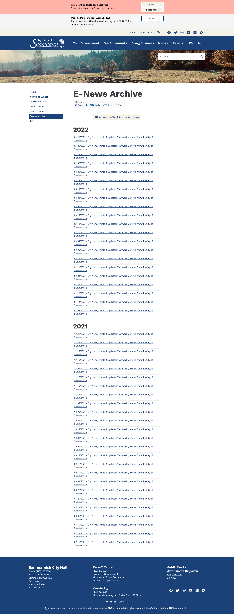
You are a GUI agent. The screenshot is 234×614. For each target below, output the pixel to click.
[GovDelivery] (201, 32)
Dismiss (152, 4)
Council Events (37, 106)
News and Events (170, 43)
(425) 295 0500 (100, 591)
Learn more (152, 9)
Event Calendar (37, 111)
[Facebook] (169, 32)
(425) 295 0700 (174, 574)
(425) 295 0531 (100, 570)
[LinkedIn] (195, 32)
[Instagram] (182, 32)
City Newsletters (38, 101)
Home (33, 91)
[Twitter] (175, 32)
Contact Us (146, 32)
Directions (34, 581)
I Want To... (195, 43)
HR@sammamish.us (179, 608)
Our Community (115, 43)
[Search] (202, 56)
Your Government (86, 43)
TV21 (32, 121)
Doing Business (142, 43)
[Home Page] (44, 43)
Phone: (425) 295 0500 (40, 571)
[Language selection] (158, 32)
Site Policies (110, 601)
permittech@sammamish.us (107, 574)
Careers (134, 32)
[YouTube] (188, 32)
